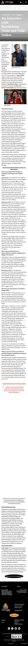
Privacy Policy (11, 643)
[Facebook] (12, 628)
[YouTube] (19, 628)
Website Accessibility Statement (19, 620)
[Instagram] (9, 628)
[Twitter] (16, 628)
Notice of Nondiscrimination (18, 623)
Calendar (3, 620)
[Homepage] (7, 2)
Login (2, 622)
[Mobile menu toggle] (25, 2)
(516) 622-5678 (18, 607)
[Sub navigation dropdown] (20, 2)
